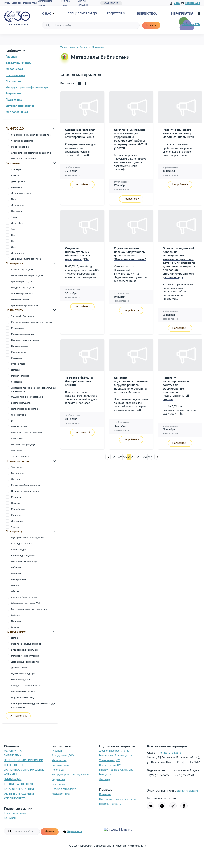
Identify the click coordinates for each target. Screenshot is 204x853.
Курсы (7, 3)
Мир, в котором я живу (22, 698)
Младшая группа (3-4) (22, 288)
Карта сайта (74, 831)
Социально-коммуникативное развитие (31, 135)
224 (120, 457)
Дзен (161, 805)
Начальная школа (20, 299)
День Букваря (18, 181)
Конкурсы (10, 818)
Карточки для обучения (23, 556)
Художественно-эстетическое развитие (31, 153)
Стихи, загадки (18, 550)
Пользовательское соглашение (118, 799)
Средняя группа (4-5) (21, 282)
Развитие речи (18, 352)
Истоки (14, 638)
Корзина (191, 23)
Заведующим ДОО (18, 63)
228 (138, 457)
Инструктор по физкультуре (25, 491)
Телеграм (173, 805)
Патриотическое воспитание (25, 409)
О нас (47, 13)
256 (145, 457)
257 (150, 457)
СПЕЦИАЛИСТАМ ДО (82, 13)
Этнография (17, 439)
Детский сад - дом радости (25, 662)
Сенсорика (16, 382)
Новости (15, 585)
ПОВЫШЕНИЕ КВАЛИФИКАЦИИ (23, 760)
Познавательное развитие (24, 159)
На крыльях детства (21, 680)
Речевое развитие (20, 147)
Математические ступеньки (25, 656)
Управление (17, 451)
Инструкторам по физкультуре (27, 87)
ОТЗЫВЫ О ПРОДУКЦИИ (19, 793)
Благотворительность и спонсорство (29, 609)
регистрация (192, 3)
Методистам (14, 69)
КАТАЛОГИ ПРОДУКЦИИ (19, 789)
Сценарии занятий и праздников (27, 538)
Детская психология (20, 106)
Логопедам (13, 81)
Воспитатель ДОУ (109, 765)
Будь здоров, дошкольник (24, 650)
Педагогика (14, 99)
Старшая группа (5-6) (22, 270)
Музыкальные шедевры (23, 674)
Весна (14, 241)
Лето (13, 247)
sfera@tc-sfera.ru (187, 790)
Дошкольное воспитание (114, 750)
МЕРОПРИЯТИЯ (13, 750)
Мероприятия (30, 3)
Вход (177, 3)
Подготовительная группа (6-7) (27, 276)
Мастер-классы (18, 579)
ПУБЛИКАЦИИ (12, 779)
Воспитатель (17, 473)
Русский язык (18, 364)
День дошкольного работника (26, 259)
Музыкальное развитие (22, 334)
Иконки (79, 83)
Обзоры (15, 591)
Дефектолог (17, 521)
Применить (20, 715)
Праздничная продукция (23, 445)
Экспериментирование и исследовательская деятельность (33, 390)
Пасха (14, 199)
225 (125, 457)
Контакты (105, 794)
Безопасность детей (21, 403)
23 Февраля (17, 169)
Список (85, 83)
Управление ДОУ (109, 760)
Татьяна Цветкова (20, 457)
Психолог (15, 503)
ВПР (13, 421)
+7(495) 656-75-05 (158, 775)
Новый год (16, 211)
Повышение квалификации (24, 562)
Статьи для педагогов (22, 544)
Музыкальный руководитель (25, 485)
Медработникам (17, 112)
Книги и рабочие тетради (24, 597)
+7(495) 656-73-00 (184, 775)
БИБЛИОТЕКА (12, 755)
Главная (11, 56)
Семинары (17, 3)
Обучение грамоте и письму (25, 340)
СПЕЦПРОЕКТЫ (13, 765)
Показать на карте (170, 752)
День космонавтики (21, 193)
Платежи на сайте (110, 803)
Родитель (16, 515)
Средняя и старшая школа (24, 305)
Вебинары (16, 567)
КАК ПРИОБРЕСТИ (15, 798)
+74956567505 (111, 3)
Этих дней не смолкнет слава (25, 686)
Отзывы (15, 627)
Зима (13, 229)
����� (106, 457)
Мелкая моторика (20, 376)
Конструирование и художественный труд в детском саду (33, 705)
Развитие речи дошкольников (26, 644)
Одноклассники (184, 805)
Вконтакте (150, 805)
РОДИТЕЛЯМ (116, 13)
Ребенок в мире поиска (23, 692)
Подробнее (81, 184)
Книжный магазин (15, 813)
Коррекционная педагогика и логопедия (31, 322)
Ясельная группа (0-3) (22, 293)
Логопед (15, 479)
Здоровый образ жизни (22, 316)
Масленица (16, 187)
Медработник (18, 509)
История (15, 370)
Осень (14, 235)
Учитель (15, 527)
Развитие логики (19, 427)
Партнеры (16, 621)
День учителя (18, 253)
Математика (17, 328)
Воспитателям (15, 75)
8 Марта (15, 175)
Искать (151, 25)
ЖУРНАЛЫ (10, 774)
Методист (16, 497)
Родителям (13, 93)
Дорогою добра (19, 668)
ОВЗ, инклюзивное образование (27, 397)
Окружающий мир (20, 346)
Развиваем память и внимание (26, 433)
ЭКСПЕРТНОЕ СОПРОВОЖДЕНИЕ (24, 769)
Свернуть (54, 128)
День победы (17, 223)
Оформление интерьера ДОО (25, 603)
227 (133, 457)
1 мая (14, 217)
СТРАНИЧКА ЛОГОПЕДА (18, 784)
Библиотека (147, 13)
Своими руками (18, 415)
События (15, 615)
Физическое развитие (22, 141)
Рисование (16, 358)
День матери (17, 205)
